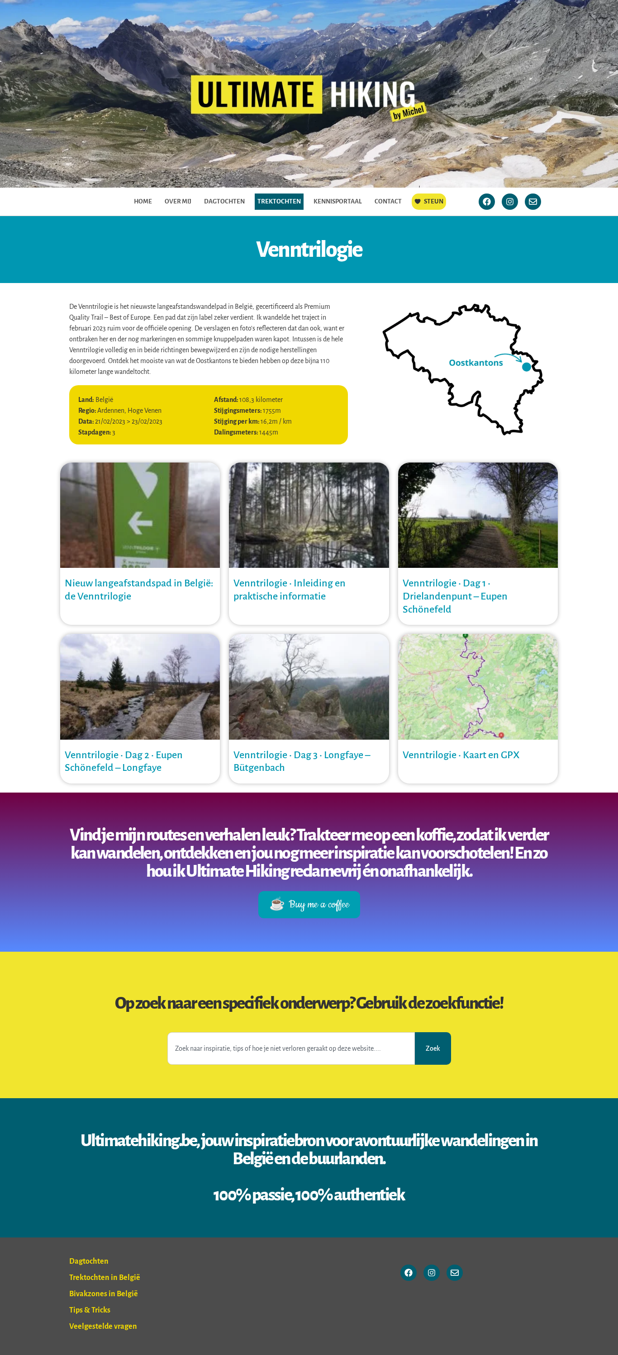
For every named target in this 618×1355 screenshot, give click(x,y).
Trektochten (279, 201)
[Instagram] (510, 202)
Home (143, 201)
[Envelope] (533, 202)
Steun (433, 201)
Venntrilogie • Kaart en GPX (461, 755)
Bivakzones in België (103, 1294)
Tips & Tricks (89, 1310)
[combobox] (291, 1048)
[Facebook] (487, 202)
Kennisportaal (338, 201)
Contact (388, 201)
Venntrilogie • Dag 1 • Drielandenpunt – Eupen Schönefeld (455, 596)
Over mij (178, 201)
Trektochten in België (104, 1278)
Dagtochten (224, 201)
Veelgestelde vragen (103, 1326)
